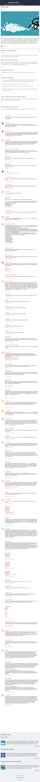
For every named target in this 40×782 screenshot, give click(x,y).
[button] (38, 7)
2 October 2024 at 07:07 (9, 447)
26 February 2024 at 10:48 (9, 349)
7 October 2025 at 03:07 (9, 538)
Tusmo (6, 406)
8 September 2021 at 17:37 (9, 188)
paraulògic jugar (32, 544)
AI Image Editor (7, 599)
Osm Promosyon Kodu (9, 512)
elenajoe (6, 122)
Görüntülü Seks (7, 555)
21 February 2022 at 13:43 (9, 207)
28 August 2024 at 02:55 (9, 407)
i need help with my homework (28, 144)
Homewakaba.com (8, 269)
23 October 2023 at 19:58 (9, 333)
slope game (12, 423)
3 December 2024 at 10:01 (9, 477)
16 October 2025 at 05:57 (9, 550)
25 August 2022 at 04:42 (9, 271)
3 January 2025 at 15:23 (9, 488)
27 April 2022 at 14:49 (8, 251)
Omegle (6, 454)
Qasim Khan (7, 130)
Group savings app (21, 125)
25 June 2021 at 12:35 (8, 136)
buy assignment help (26, 218)
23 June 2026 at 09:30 (8, 603)
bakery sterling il (7, 640)
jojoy (6, 491)
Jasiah (6, 306)
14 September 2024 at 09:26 (10, 425)
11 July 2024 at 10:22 (8, 376)
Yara (6, 299)
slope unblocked (18, 437)
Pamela (6, 410)
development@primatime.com (13, 109)
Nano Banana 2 (7, 592)
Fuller (6, 330)
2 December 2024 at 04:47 (9, 468)
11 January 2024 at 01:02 (9, 341)
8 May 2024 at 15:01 (8, 360)
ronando (6, 694)
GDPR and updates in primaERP (7, 749)
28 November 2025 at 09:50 (9, 559)
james (6, 630)
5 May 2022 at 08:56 (8, 259)
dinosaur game (7, 363)
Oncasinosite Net (8, 177)
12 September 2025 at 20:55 (10, 514)
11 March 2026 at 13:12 (9, 589)
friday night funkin (26, 412)
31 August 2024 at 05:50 (9, 415)
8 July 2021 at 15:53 (8, 145)
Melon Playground (8, 501)
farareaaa (6, 499)
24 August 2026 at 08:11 (9, 658)
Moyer (6, 324)
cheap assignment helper (9, 201)
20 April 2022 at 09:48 (8, 213)
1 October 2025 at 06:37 (9, 525)
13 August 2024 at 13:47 (9, 386)
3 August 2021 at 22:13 (9, 160)
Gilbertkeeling (7, 418)
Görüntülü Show (7, 556)
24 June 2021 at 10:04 (8, 127)
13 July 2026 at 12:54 (8, 627)
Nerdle (6, 396)
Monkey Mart (25, 373)
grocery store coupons (9, 621)
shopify (6, 139)
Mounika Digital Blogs (8, 223)
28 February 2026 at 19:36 (9, 583)
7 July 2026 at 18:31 (8, 618)
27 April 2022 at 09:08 (8, 244)
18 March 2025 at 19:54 (9, 496)
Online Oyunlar (7, 511)
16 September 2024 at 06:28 (10, 438)
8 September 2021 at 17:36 (9, 181)
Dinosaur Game (28, 463)
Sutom (6, 400)
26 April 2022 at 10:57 (8, 220)
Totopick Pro (7, 184)
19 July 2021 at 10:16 (8, 153)
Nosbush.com (7, 270)
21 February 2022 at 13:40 (9, 194)
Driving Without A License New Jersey (11, 358)
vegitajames (7, 352)
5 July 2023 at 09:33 (8, 290)
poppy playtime (7, 210)
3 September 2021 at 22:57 (9, 174)
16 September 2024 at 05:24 (10, 432)
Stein (6, 312)
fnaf (14, 430)
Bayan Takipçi (7, 566)
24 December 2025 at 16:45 (9, 568)
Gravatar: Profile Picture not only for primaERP (11, 761)
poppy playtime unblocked (9, 274)
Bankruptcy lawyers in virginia (26, 288)
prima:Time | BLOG (13, 2)
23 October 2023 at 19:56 (9, 315)
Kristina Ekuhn (7, 262)
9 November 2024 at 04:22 (9, 458)
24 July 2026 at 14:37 (8, 637)
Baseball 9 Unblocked (8, 385)
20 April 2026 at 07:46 (8, 596)
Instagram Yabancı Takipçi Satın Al (11, 574)
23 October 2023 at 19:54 (9, 303)
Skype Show (7, 557)
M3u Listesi (7, 510)
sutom (6, 528)
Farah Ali (6, 191)
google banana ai (28, 581)
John (6, 171)
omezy (17, 670)
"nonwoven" (12, 166)
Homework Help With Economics (10, 148)
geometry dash (32, 474)
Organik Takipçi (7, 565)
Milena (6, 318)
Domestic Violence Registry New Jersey (12, 357)
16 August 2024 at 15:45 (9, 397)
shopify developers (8, 247)
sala (5, 650)
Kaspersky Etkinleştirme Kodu (10, 513)
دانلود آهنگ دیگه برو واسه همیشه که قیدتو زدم (12, 172)
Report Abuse (20, 779)
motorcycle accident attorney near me (11, 487)
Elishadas (6, 480)
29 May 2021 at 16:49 (8, 119)
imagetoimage (27, 587)
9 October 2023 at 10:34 (9, 296)
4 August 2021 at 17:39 (9, 168)
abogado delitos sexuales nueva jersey (11, 359)
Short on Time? (5, 7)
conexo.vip (7, 443)
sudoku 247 (7, 115)
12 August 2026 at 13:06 (9, 647)
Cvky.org (6, 267)
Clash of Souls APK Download (10, 132)
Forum (6, 609)
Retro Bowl (25, 521)
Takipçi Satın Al (7, 509)
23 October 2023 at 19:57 (9, 321)
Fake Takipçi (7, 575)
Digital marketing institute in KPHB (22, 225)
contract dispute (8, 486)
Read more (37, 746)
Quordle (6, 293)
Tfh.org (6, 268)
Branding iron (8, 338)
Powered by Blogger (20, 775)
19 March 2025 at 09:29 (9, 503)
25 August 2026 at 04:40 (9, 675)
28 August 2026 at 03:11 (9, 704)
